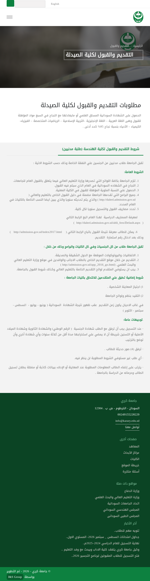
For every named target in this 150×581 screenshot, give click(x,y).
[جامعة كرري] (138, 17)
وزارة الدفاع (131, 491)
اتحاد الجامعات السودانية (123, 503)
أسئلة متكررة (131, 471)
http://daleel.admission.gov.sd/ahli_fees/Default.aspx (108, 222)
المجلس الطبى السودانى (123, 516)
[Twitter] (130, 574)
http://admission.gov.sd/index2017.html (38, 232)
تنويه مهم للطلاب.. (126, 530)
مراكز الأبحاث (131, 452)
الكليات (134, 459)
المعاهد (134, 446)
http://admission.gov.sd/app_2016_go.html (88, 264)
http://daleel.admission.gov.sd (117, 199)
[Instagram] (111, 574)
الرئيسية (138, 46)
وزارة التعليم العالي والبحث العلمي (117, 497)
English (54, 3)
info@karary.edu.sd (127, 421)
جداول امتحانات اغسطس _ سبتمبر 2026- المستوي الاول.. (102, 537)
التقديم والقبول (119, 46)
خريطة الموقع (130, 465)
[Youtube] (120, 574)
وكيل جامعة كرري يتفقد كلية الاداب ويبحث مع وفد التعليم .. (100, 549)
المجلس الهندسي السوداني (121, 509)
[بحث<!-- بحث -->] (10, 3)
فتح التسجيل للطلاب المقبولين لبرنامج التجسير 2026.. (105, 555)
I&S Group (15, 577)
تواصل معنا (132, 427)
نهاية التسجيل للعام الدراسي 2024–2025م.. (111, 543)
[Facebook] (139, 574)
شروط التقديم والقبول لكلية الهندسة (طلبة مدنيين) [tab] (100, 149)
